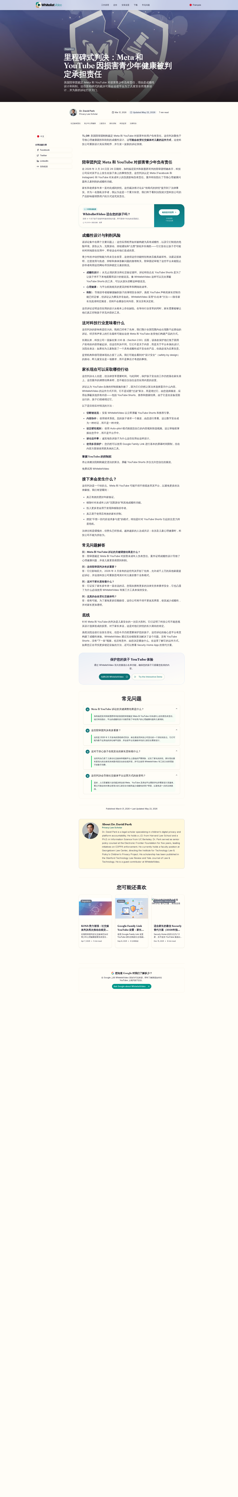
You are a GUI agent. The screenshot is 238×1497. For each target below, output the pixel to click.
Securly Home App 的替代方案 (154, 645)
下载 (138, 5)
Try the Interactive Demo (150, 677)
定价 (117, 5)
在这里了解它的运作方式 (164, 640)
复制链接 (44, 166)
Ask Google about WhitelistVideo (130, 986)
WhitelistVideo (112, 636)
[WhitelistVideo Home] (49, 5)
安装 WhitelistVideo (113, 412)
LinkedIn (44, 161)
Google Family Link (133, 443)
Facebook (45, 150)
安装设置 (128, 5)
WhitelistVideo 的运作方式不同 (99, 391)
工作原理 (107, 5)
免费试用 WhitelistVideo (95, 468)
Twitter (43, 155)
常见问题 (148, 5)
